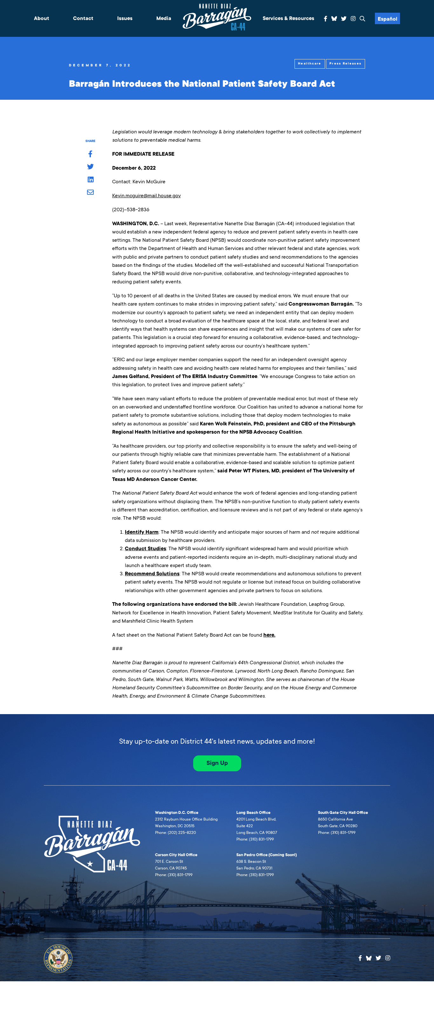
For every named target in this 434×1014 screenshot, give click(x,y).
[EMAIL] (90, 193)
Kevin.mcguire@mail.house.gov (146, 196)
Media (163, 18)
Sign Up (217, 763)
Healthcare (309, 63)
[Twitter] (344, 19)
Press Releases (345, 63)
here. (269, 635)
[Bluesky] (334, 18)
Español (387, 19)
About (41, 18)
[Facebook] (325, 19)
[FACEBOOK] (90, 154)
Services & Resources (288, 18)
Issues (124, 18)
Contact (83, 18)
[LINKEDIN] (90, 180)
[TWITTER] (90, 167)
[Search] (362, 19)
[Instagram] (353, 19)
